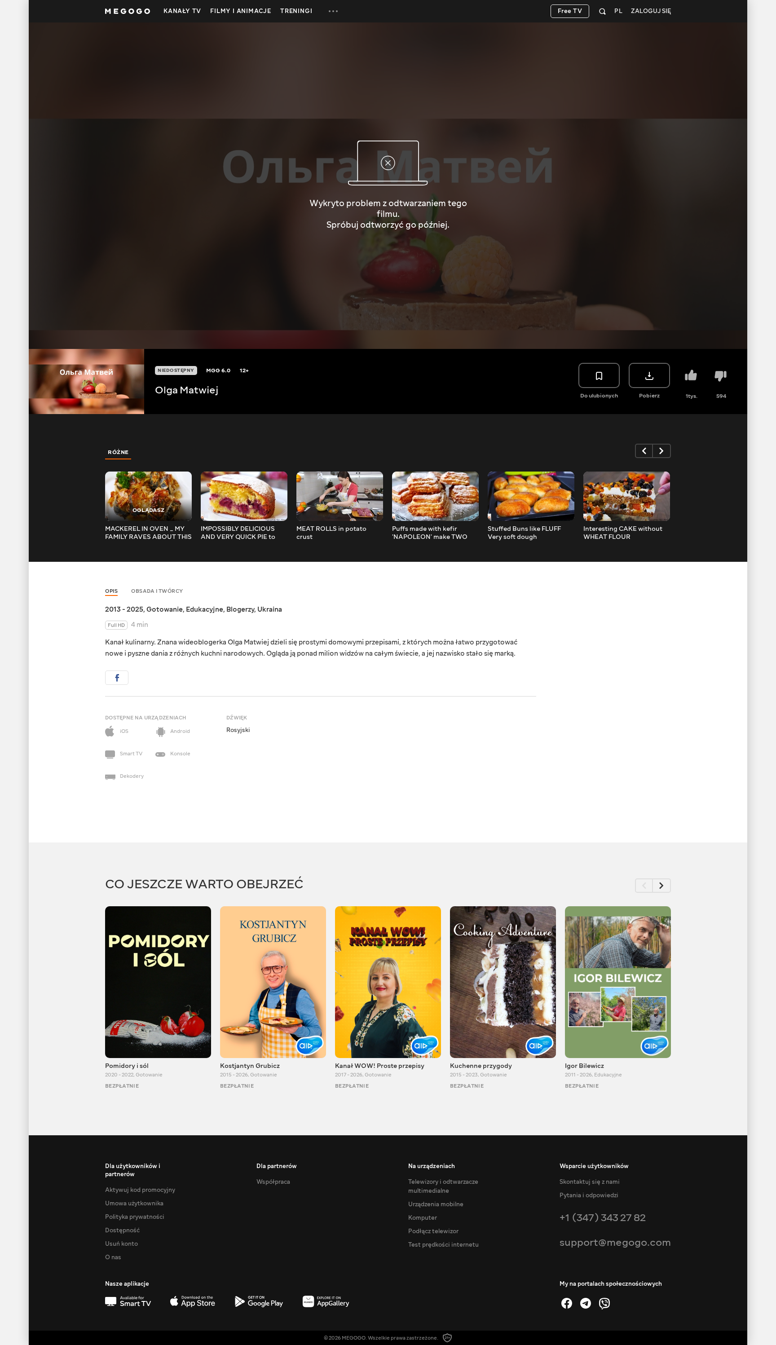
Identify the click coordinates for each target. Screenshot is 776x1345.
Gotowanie (164, 609)
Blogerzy (240, 609)
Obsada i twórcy (157, 591)
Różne (118, 452)
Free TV (570, 11)
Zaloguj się (651, 11)
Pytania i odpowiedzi (589, 1195)
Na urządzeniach (431, 1166)
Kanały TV (182, 11)
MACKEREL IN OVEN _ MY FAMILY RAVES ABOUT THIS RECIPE (148, 533)
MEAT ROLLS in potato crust (331, 533)
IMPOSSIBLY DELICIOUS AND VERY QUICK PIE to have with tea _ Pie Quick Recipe (239, 533)
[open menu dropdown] (333, 11)
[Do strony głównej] (127, 11)
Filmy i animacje (240, 11)
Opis (111, 591)
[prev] (644, 451)
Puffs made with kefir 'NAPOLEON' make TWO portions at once (429, 533)
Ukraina (269, 609)
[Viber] (604, 1303)
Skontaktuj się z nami (590, 1182)
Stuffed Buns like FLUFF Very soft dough (524, 533)
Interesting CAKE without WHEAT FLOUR (622, 533)
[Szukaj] (602, 11)
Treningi (296, 11)
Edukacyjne (204, 609)
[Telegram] (585, 1303)
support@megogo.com (615, 1242)
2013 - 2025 (124, 609)
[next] (662, 451)
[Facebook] (567, 1303)
